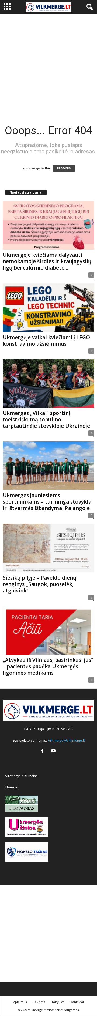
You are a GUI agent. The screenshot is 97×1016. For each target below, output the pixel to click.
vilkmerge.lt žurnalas (21, 776)
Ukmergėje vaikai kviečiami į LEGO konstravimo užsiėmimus (46, 340)
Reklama (39, 1002)
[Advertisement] (48, 65)
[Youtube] (54, 751)
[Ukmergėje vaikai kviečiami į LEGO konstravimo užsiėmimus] (48, 307)
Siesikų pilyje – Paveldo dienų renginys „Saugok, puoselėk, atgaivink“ (39, 584)
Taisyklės (57, 1002)
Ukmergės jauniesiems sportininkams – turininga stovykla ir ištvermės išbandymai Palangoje (47, 502)
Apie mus (20, 1002)
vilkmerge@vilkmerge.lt (66, 740)
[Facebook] (43, 751)
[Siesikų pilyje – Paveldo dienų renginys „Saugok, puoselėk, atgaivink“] (48, 548)
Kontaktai (77, 1002)
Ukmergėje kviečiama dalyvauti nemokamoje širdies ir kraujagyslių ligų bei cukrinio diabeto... (47, 261)
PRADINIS (64, 168)
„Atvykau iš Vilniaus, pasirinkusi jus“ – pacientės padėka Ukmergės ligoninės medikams (48, 666)
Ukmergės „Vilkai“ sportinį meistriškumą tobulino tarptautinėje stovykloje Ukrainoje (46, 419)
